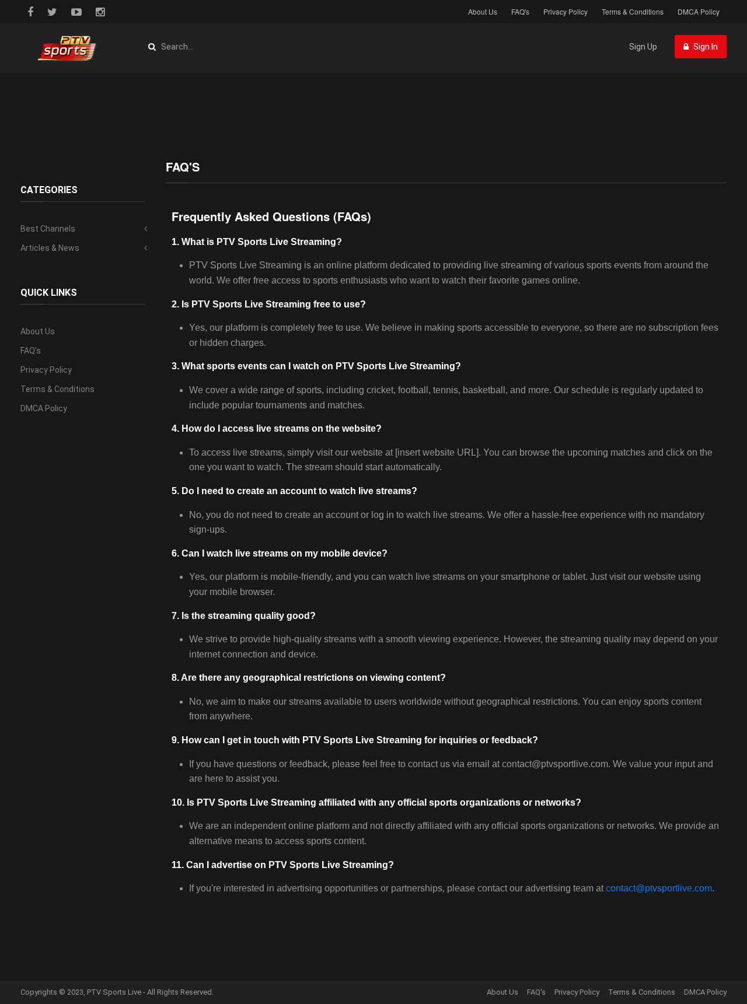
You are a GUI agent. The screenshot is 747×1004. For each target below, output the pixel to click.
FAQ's (520, 11)
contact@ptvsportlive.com (659, 888)
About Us (482, 11)
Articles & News (49, 248)
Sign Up (643, 46)
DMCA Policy (699, 11)
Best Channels (47, 228)
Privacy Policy (565, 11)
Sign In (705, 46)
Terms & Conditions (633, 11)
